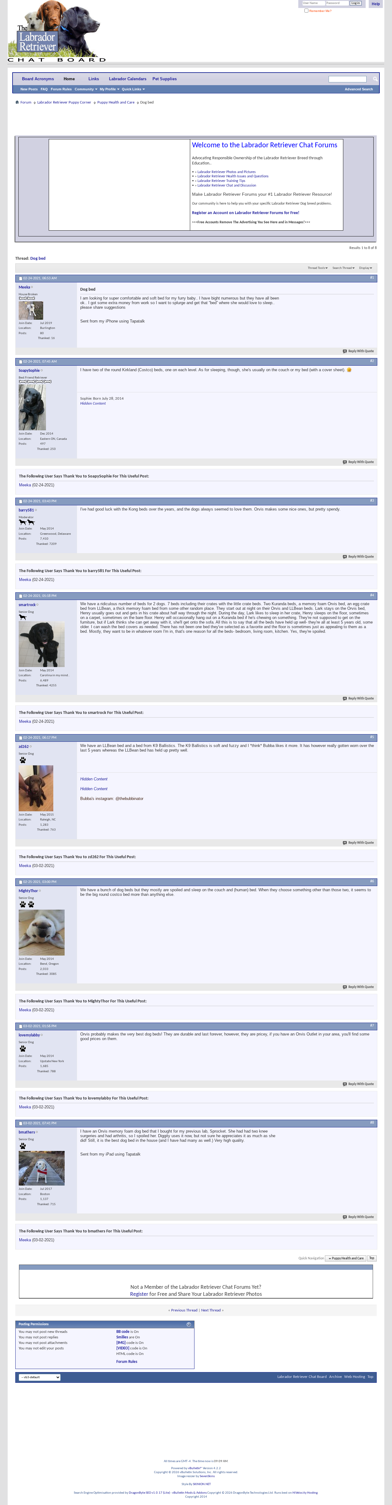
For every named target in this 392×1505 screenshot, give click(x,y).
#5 (372, 737)
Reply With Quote (361, 351)
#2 (372, 361)
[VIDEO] (122, 1348)
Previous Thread (184, 1310)
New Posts (29, 89)
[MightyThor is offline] (42, 933)
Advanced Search (359, 89)
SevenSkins (207, 1476)
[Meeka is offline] (31, 310)
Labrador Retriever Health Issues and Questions (233, 176)
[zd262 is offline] (36, 788)
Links (94, 79)
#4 (372, 595)
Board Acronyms (38, 79)
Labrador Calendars (127, 79)
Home (69, 79)
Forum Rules (61, 89)
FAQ (44, 89)
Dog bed (38, 258)
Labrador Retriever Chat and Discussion (227, 185)
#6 (372, 881)
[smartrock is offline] (42, 644)
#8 (372, 1123)
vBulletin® (195, 1468)
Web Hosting (354, 1377)
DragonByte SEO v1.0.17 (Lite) (149, 1493)
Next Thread (211, 1310)
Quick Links (131, 89)
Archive (335, 1377)
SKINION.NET (202, 1484)
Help (376, 4)
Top (371, 1258)
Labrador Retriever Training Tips (221, 181)
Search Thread (342, 268)
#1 (372, 278)
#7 (372, 1026)
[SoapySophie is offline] (32, 407)
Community (84, 89)
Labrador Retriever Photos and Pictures (227, 172)
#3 (372, 501)
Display (364, 268)
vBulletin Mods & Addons (189, 1493)
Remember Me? (320, 11)
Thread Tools (316, 268)
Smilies (122, 1337)
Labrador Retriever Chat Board (302, 1377)
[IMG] (121, 1343)
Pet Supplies (165, 79)
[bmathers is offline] (42, 1168)
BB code (123, 1332)
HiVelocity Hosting (305, 1493)
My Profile (108, 89)
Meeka (25, 485)
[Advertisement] (196, 120)
